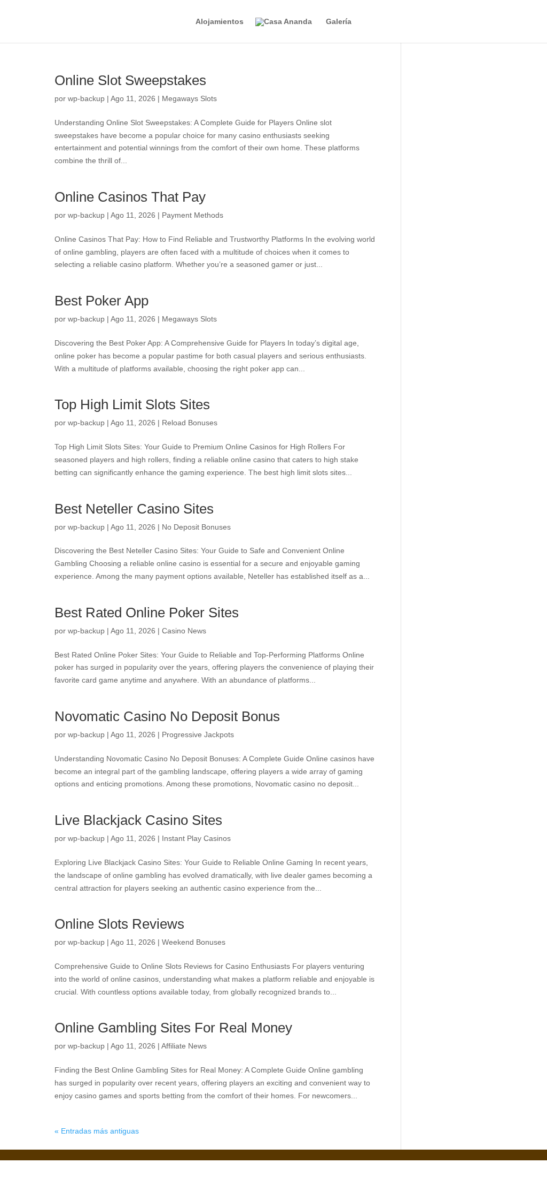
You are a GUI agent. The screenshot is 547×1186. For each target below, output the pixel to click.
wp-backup (86, 98)
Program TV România (230, 1166)
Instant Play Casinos (196, 838)
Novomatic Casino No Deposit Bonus (167, 716)
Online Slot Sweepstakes (130, 80)
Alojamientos (220, 22)
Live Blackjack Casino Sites (138, 820)
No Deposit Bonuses (196, 527)
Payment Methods (192, 215)
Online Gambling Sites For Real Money (173, 1028)
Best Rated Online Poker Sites (146, 613)
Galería (338, 22)
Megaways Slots (189, 98)
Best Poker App (101, 301)
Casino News (184, 630)
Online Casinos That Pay (130, 197)
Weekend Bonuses (193, 942)
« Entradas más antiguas (96, 1131)
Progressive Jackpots (198, 734)
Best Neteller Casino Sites (134, 509)
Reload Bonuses (189, 422)
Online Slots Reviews (119, 924)
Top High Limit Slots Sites (132, 404)
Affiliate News (184, 1046)
